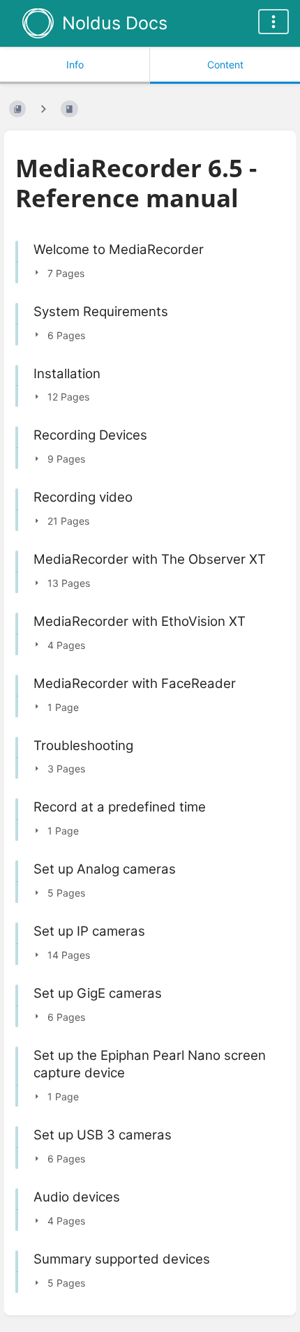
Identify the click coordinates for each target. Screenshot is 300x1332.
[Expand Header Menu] (273, 21)
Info (75, 64)
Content (225, 64)
